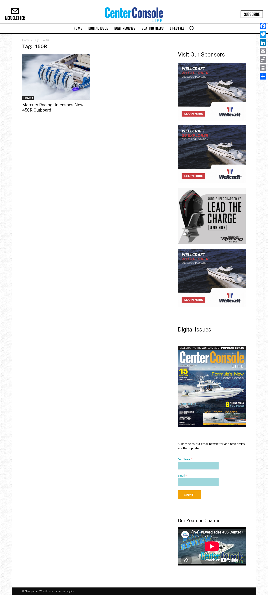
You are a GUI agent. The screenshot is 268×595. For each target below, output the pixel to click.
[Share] (263, 76)
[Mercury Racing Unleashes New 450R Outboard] (56, 77)
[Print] (263, 68)
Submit (189, 494)
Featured (28, 97)
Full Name (185, 459)
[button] (192, 28)
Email (182, 475)
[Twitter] (263, 34)
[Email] (263, 51)
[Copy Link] (263, 59)
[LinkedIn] (263, 43)
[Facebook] (263, 26)
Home (26, 40)
